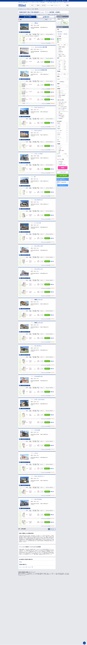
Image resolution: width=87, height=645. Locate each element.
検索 (67, 5)
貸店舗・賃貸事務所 (62, 95)
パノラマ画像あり (61, 116)
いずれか (65, 153)
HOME (32, 5)
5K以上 (65, 69)
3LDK (65, 66)
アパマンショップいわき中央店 (45, 126)
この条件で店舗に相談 (63, 175)
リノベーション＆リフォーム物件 (63, 112)
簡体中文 (51, 2)
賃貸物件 (60, 38)
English (48, 2)
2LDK (59, 64)
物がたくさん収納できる (62, 108)
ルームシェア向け (61, 109)
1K (64, 60)
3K (64, 64)
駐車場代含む (61, 51)
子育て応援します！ (62, 103)
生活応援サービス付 (62, 164)
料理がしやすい (61, 105)
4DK (64, 67)
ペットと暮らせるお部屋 (62, 106)
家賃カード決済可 (61, 54)
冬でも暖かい (61, 113)
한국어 (57, 2)
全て (59, 153)
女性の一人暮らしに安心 (62, 102)
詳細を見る (52, 84)
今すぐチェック (62, 185)
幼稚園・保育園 (61, 150)
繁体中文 (54, 2)
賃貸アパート (61, 92)
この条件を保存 (62, 172)
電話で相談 (44, 5)
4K (59, 67)
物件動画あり (61, 118)
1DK (59, 61)
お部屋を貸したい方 (66, 2)
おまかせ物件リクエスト (45, 0)
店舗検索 (38, 5)
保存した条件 (53, 0)
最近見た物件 (59, 0)
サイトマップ (61, 2)
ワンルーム (60, 60)
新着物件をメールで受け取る (64, 23)
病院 (59, 152)
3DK (59, 66)
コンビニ (60, 147)
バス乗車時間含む (61, 81)
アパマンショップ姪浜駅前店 (46, 88)
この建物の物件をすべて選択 (25, 32)
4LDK (59, 69)
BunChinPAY (61, 161)
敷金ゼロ (60, 48)
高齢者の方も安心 (61, 115)
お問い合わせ (47, 39)
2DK (64, 63)
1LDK (65, 61)
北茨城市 (20, 561)
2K (59, 63)
